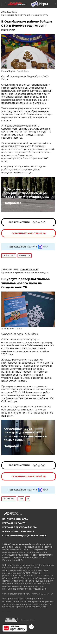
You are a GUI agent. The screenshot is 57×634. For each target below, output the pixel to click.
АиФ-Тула (23, 71)
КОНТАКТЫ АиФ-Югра (15, 519)
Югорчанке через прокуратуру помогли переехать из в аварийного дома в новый (25, 434)
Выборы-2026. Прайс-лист (18, 531)
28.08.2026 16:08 (9, 269)
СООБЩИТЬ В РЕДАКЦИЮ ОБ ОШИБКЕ (24, 535)
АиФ (19, 328)
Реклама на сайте (13, 523)
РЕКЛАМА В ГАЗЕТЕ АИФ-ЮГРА (19, 527)
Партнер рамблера (27, 620)
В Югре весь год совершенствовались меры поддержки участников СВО (26, 193)
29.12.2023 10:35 (9, 12)
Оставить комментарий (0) (29, 233)
